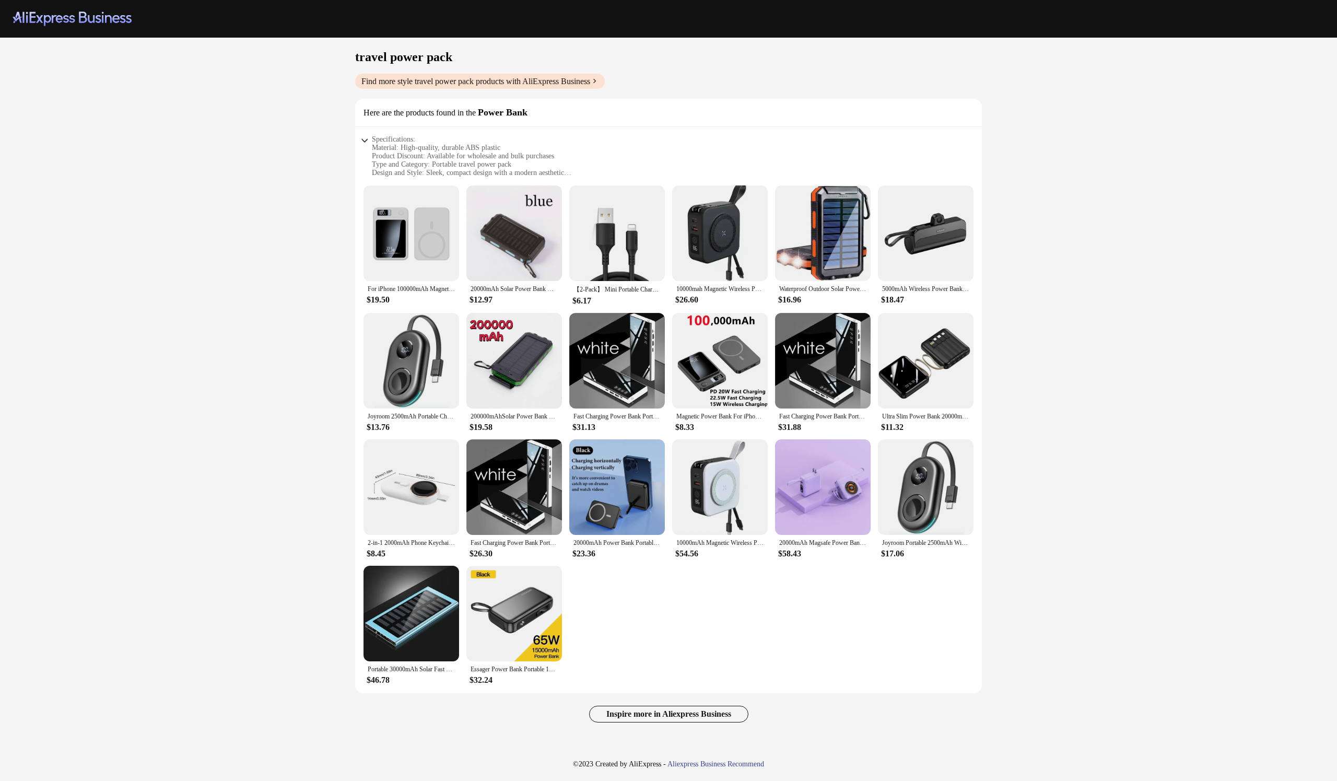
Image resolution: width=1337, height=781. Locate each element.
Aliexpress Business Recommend (715, 764)
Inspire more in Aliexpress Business (668, 713)
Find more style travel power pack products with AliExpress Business (475, 81)
